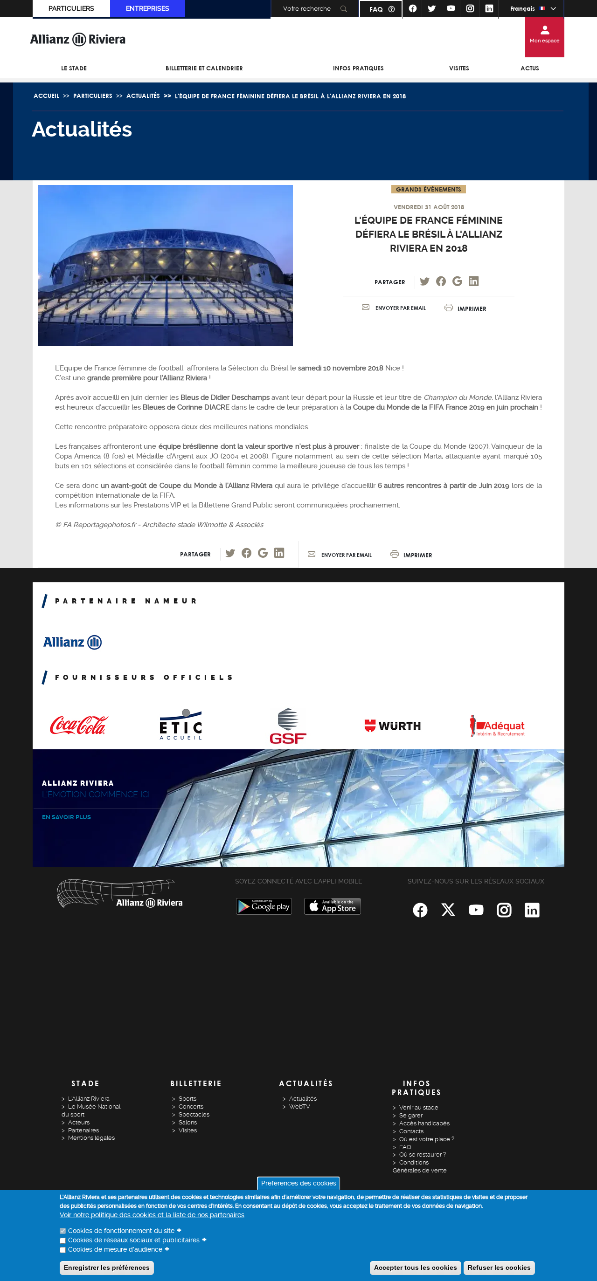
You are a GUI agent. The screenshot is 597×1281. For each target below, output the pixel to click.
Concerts (191, 1106)
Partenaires (83, 1130)
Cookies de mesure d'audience (115, 1249)
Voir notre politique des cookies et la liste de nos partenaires (152, 1215)
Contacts (411, 1131)
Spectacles (194, 1114)
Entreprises (147, 8)
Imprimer (472, 308)
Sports (187, 1098)
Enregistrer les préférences (107, 1267)
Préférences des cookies (298, 1183)
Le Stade (74, 68)
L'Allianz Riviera (89, 1098)
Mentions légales (91, 1137)
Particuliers (71, 8)
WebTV (299, 1106)
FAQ (376, 9)
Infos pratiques (358, 68)
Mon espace (545, 41)
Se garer (411, 1115)
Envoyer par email (400, 308)
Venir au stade (418, 1107)
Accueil (46, 95)
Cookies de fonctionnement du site (121, 1230)
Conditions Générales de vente (420, 1166)
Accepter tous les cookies (415, 1267)
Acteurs (79, 1122)
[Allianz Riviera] (78, 39)
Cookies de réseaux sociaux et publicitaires (134, 1240)
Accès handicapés (424, 1123)
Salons (188, 1122)
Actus (530, 68)
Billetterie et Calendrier (204, 68)
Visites (459, 68)
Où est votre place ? (426, 1139)
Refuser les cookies (499, 1267)
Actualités (143, 95)
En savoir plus (66, 817)
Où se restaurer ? (422, 1154)
